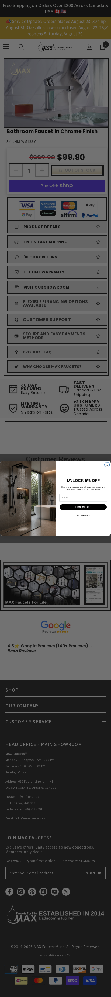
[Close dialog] (107, 464)
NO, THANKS (83, 516)
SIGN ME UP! (83, 507)
